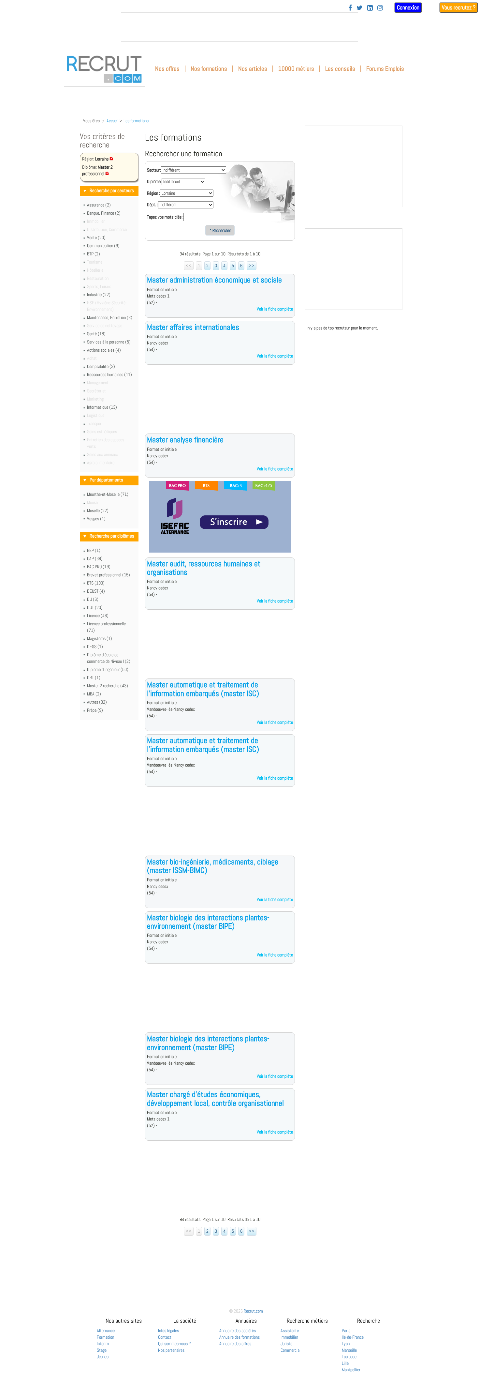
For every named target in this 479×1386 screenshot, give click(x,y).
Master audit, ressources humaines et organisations (203, 567)
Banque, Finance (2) (104, 213)
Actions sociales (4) (104, 350)
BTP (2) (93, 254)
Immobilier (289, 1337)
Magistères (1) (99, 638)
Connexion (408, 7)
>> (251, 265)
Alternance (106, 1330)
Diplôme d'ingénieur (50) (107, 669)
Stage (102, 1350)
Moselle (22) (98, 510)
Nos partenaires (171, 1350)
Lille (345, 1363)
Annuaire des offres (235, 1344)
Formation (105, 1337)
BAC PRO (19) (98, 567)
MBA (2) (94, 694)
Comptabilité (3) (101, 366)
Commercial (290, 1350)
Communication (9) (103, 246)
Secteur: (154, 170)
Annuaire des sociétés (237, 1330)
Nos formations (209, 69)
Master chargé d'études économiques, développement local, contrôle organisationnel (215, 1098)
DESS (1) (95, 646)
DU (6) (92, 599)
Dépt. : (152, 204)
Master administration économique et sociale (214, 280)
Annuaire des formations (239, 1337)
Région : (153, 193)
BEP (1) (93, 550)
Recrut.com (253, 1311)
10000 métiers (296, 69)
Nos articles (252, 69)
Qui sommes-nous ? (174, 1344)
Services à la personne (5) (109, 342)
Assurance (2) (99, 205)
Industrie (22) (98, 294)
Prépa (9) (95, 710)
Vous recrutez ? (458, 7)
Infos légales (168, 1330)
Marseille (349, 1350)
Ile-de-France (353, 1337)
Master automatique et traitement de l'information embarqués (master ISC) (203, 688)
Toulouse (349, 1357)
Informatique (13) (102, 407)
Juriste (286, 1344)
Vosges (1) (96, 519)
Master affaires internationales (193, 327)
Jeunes (103, 1357)
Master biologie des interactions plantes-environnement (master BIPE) (208, 921)
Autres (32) (97, 702)
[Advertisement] (220, 404)
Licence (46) (98, 615)
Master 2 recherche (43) (107, 686)
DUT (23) (95, 607)
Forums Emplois (385, 69)
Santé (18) (96, 334)
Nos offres (167, 69)
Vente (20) (96, 237)
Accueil (113, 121)
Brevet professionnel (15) (108, 575)
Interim (103, 1344)
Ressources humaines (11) (109, 374)
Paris (346, 1330)
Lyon (346, 1344)
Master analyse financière (185, 439)
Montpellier (351, 1370)
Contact (164, 1337)
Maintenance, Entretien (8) (109, 317)
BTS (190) (96, 583)
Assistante (290, 1330)
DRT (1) (93, 677)
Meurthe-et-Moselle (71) (107, 494)
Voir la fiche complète (275, 309)
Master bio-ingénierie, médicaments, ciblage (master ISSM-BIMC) (212, 866)
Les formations (136, 121)
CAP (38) (95, 558)
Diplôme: (154, 181)
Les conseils (340, 69)
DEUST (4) (96, 591)
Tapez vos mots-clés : (165, 217)
